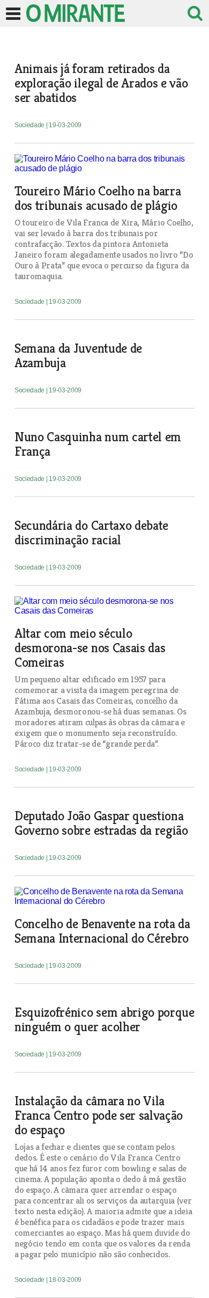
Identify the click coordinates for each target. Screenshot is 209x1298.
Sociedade (30, 125)
